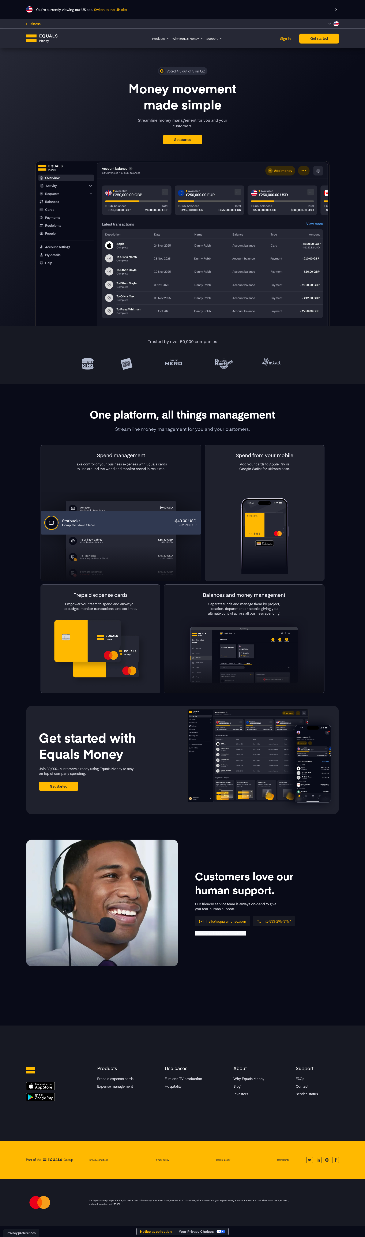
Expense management (115, 1086)
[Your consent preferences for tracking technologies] (21, 1233)
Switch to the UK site (110, 9)
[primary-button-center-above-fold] (182, 139)
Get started (319, 38)
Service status (307, 1093)
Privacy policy (162, 1159)
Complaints (283, 1159)
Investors (240, 1093)
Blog (237, 1086)
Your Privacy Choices (196, 1231)
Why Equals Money (248, 1078)
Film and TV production (183, 1078)
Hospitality (173, 1086)
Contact (302, 1086)
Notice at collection (156, 1231)
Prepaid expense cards (115, 1078)
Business (33, 23)
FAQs (300, 1078)
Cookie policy (223, 1159)
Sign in (285, 38)
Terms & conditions (98, 1159)
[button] (333, 23)
